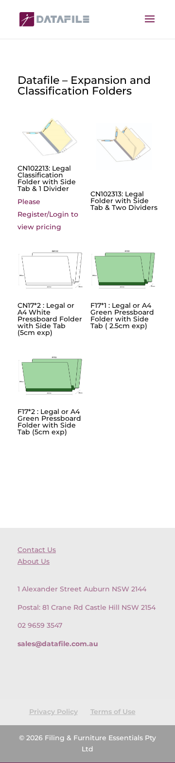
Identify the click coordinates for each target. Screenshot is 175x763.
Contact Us (37, 549)
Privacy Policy (53, 711)
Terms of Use (113, 711)
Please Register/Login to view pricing (48, 214)
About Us (34, 561)
